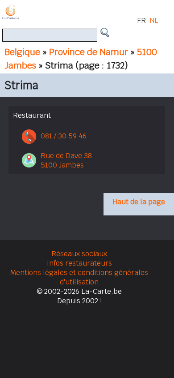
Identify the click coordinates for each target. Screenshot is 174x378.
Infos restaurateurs (79, 263)
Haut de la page (138, 201)
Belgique (22, 52)
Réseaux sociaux (79, 253)
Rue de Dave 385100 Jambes (66, 160)
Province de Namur (88, 52)
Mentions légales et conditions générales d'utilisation (79, 277)
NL (153, 20)
